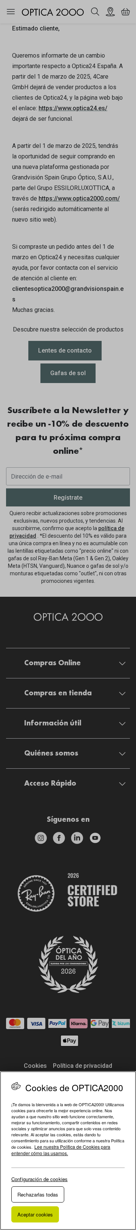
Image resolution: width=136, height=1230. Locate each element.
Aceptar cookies (35, 1214)
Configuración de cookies (39, 1179)
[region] (68, 1150)
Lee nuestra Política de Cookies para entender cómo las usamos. (60, 1149)
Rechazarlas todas (37, 1194)
